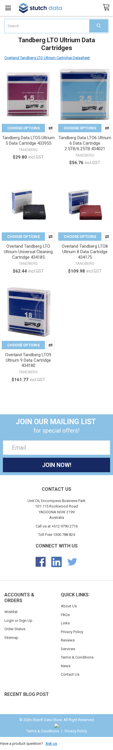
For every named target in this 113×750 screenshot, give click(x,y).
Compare (50, 128)
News (65, 666)
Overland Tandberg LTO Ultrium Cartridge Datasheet (47, 58)
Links (65, 623)
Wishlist (11, 612)
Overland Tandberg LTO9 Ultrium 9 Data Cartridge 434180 (28, 360)
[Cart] (108, 7)
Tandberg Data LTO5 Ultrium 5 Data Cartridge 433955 (28, 140)
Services (68, 649)
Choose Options (23, 128)
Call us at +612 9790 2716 (57, 526)
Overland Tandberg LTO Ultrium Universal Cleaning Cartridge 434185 (28, 252)
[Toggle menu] (8, 8)
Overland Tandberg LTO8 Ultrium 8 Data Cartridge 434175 (85, 252)
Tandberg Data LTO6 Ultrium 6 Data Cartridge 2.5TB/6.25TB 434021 (85, 143)
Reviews (68, 640)
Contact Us (70, 674)
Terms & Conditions (77, 657)
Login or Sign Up (18, 620)
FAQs (65, 615)
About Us (69, 606)
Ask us (51, 743)
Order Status (14, 629)
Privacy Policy (72, 632)
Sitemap (11, 637)
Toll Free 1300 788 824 (56, 534)
